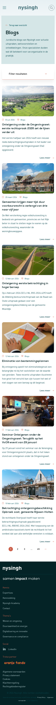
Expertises (8, 592)
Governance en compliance (15, 636)
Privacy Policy (41, 697)
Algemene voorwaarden (14, 671)
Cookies (6, 678)
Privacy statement (11, 675)
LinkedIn (12, 649)
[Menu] (4, 8)
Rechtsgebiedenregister (14, 686)
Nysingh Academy (11, 602)
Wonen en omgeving (12, 620)
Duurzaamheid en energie (15, 625)
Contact (6, 608)
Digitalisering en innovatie (15, 631)
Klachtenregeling (11, 682)
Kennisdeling (9, 597)
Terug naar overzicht (18, 25)
